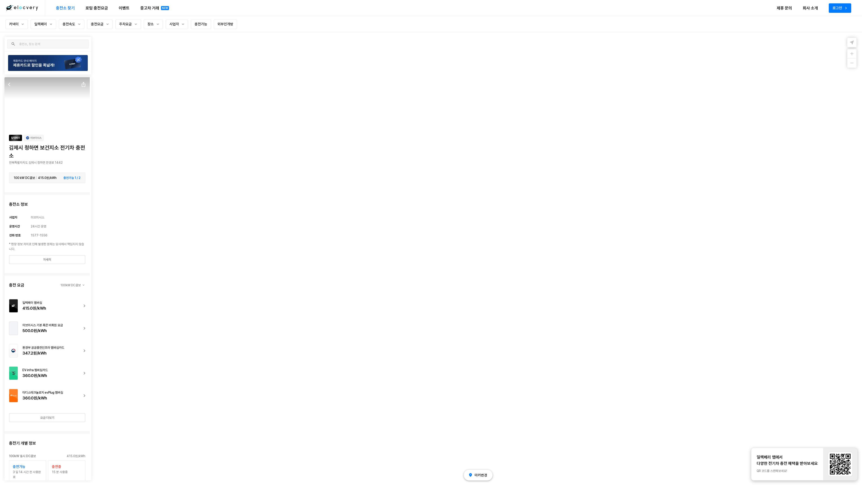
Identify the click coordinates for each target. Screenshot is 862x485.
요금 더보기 (47, 417)
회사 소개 (810, 8)
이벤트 (124, 8)
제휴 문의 (784, 8)
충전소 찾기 (65, 8)
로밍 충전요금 (97, 8)
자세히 (47, 259)
